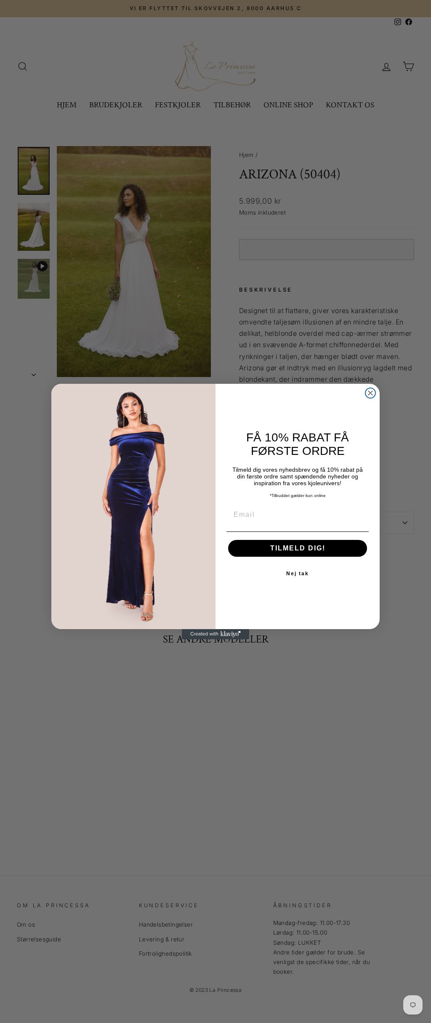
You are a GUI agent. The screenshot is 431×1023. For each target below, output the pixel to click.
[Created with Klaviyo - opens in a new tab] (215, 634)
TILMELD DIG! (297, 548)
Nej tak (297, 574)
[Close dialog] (370, 393)
